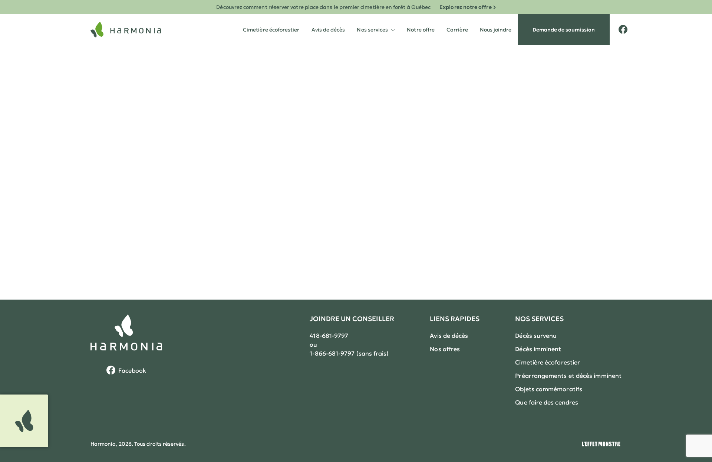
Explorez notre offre (465, 7)
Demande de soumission (564, 29)
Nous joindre (496, 29)
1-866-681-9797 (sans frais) (349, 353)
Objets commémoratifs (548, 389)
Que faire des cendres (546, 402)
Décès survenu (536, 335)
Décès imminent (538, 349)
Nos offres (445, 349)
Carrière (457, 29)
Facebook (132, 370)
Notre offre (421, 29)
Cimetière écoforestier (271, 29)
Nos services (376, 23)
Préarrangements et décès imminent (568, 375)
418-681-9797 (329, 335)
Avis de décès (328, 29)
